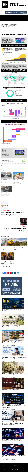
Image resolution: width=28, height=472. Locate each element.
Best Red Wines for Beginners (10, 389)
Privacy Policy (12, 469)
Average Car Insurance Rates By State (7, 248)
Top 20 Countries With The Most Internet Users (13, 456)
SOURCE (3, 165)
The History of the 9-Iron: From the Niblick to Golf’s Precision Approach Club (14, 326)
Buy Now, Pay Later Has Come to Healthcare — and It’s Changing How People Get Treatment (12, 423)
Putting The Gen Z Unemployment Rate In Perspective (7, 263)
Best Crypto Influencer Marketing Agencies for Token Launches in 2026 (13, 440)
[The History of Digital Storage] (6, 175)
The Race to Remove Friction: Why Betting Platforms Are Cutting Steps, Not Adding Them (13, 406)
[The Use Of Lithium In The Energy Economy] (6, 189)
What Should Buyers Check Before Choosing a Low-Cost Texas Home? (12, 342)
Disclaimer (17, 469)
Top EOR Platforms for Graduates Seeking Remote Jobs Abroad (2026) (14, 358)
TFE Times (3, 27)
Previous (5, 210)
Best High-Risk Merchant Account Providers (11, 310)
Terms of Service (4, 469)
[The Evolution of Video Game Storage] (18, 175)
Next (24, 226)
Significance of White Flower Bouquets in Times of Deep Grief (14, 374)
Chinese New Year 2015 (19, 248)
